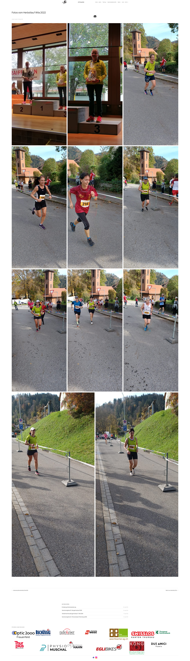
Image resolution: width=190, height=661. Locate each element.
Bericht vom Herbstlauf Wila (171, 590)
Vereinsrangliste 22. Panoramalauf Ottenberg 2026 (74, 617)
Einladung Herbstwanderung (69, 607)
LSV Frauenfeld (81, 2)
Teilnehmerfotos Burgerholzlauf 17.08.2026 (72, 613)
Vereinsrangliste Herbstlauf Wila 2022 (20, 590)
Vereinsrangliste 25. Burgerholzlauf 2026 (72, 610)
